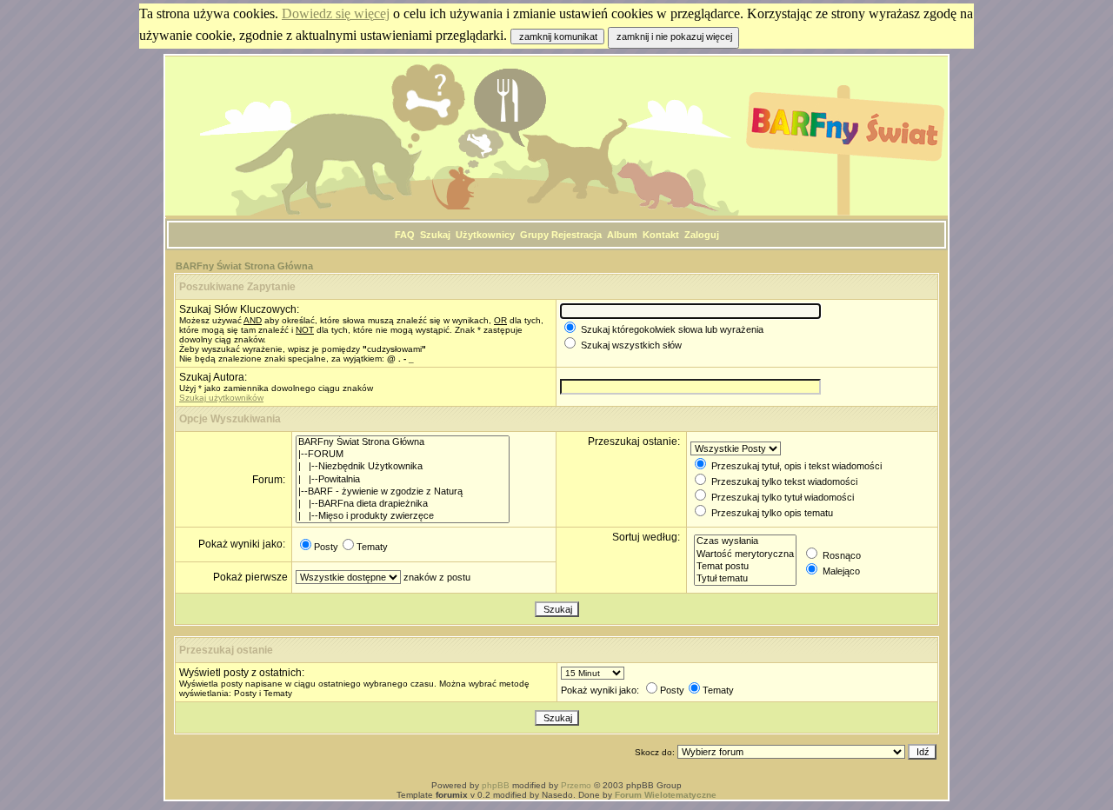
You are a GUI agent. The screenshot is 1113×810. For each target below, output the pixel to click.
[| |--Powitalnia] (403, 480)
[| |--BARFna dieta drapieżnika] (403, 504)
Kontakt (661, 234)
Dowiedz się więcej (336, 13)
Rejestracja (576, 234)
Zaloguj (701, 234)
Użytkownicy (485, 234)
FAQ (405, 234)
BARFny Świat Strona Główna (244, 266)
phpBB (496, 785)
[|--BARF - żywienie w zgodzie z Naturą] (403, 492)
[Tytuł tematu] (745, 579)
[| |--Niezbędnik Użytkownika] (403, 467)
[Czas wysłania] (745, 541)
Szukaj (435, 234)
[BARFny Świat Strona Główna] (403, 442)
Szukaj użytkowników (221, 397)
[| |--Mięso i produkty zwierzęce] (403, 516)
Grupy (534, 234)
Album (622, 234)
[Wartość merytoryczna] (745, 554)
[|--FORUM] (403, 454)
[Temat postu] (745, 567)
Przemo (576, 785)
